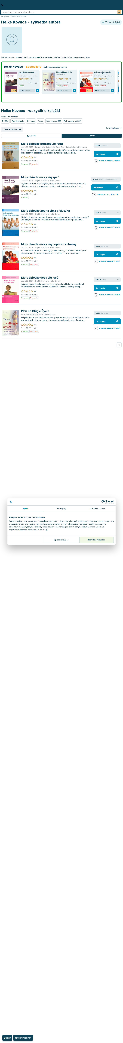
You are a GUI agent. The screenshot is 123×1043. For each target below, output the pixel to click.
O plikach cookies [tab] (97, 509)
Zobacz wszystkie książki (55, 67)
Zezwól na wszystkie (96, 540)
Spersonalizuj (60, 540)
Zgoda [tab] (25, 509)
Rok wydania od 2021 (72, 121)
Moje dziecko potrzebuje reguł (42, 143)
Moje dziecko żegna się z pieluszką (45, 210)
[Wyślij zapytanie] (119, 12)
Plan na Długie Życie (64, 72)
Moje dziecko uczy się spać (40, 177)
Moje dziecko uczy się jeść (39, 277)
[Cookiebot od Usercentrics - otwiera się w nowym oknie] (103, 502)
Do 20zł (5, 121)
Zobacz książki (112, 22)
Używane (31, 121)
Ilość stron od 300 (53, 121)
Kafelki (32, 136)
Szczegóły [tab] (61, 509)
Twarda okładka (18, 121)
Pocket (40, 121)
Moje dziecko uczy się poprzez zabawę (102, 73)
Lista (92, 136)
